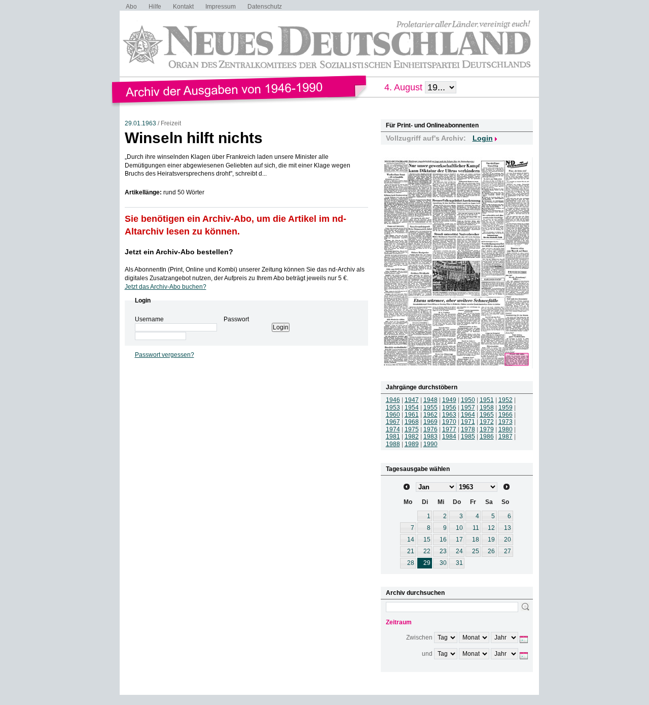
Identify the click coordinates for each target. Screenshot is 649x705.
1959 (505, 407)
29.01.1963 (140, 123)
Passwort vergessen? (164, 354)
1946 (393, 400)
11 (476, 527)
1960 (393, 414)
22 (426, 551)
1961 (412, 414)
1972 (487, 421)
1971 (468, 421)
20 (507, 539)
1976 (430, 429)
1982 (412, 436)
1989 (412, 444)
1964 (468, 414)
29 (426, 562)
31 (459, 562)
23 (443, 551)
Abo (131, 6)
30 (443, 562)
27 (507, 551)
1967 (393, 421)
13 (507, 527)
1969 (430, 421)
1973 (505, 421)
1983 (430, 436)
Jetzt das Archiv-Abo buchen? (165, 286)
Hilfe (155, 6)
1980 (505, 429)
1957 (468, 407)
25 (475, 551)
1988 (393, 444)
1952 (505, 400)
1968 (412, 421)
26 (491, 551)
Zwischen (419, 637)
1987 (505, 436)
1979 (487, 429)
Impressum (220, 6)
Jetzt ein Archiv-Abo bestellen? (179, 252)
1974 (393, 429)
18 (475, 539)
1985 (468, 436)
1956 (449, 407)
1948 (430, 400)
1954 (412, 407)
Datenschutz (264, 6)
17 (459, 539)
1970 (449, 421)
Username (149, 319)
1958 (487, 407)
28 (410, 562)
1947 (412, 400)
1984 (449, 436)
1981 (393, 436)
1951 (487, 400)
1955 (430, 407)
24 (459, 551)
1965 (487, 414)
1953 (393, 407)
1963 (449, 414)
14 (410, 539)
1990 (430, 444)
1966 (505, 414)
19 (491, 539)
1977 (449, 429)
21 (410, 551)
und (427, 653)
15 (426, 539)
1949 (449, 400)
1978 (468, 429)
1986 (487, 436)
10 (459, 527)
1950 (468, 400)
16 (443, 539)
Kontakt (183, 6)
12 (491, 527)
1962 (430, 414)
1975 (412, 429)
